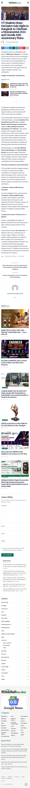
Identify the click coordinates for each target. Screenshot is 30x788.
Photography (6, 645)
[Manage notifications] (26, 784)
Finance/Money (5, 627)
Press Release (5, 657)
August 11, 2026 (5, 488)
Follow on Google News (6, 778)
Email (3, 533)
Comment (4, 505)
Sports (3, 670)
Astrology (4, 609)
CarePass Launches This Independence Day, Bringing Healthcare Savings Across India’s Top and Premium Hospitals (14, 573)
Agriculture (4, 602)
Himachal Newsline (8, 784)
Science (3, 663)
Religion (3, 660)
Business (5, 326)
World (3, 679)
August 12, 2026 (5, 456)
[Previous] (13, 102)
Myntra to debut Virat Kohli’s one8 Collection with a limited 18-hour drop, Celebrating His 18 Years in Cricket (14, 579)
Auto (2, 612)
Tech (2, 676)
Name (3, 526)
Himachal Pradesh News (8, 634)
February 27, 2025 (7, 44)
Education (4, 618)
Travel (4, 647)
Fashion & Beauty (6, 624)
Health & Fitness (7, 643)
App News (3, 605)
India (2, 637)
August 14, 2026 (14, 88)
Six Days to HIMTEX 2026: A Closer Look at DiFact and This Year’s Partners (19, 93)
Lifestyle (3, 640)
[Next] (16, 102)
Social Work (4, 666)
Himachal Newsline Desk (12, 42)
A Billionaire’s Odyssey (10, 256)
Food (2, 631)
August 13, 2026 (5, 399)
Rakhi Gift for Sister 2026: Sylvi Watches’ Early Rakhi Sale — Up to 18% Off (19, 85)
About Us (3, 776)
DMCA (23, 776)
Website (3, 541)
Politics (3, 654)
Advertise (10, 776)
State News (4, 673)
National (3, 651)
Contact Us (16, 776)
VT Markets (21, 256)
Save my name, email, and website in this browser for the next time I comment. (13, 549)
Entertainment (5, 621)
